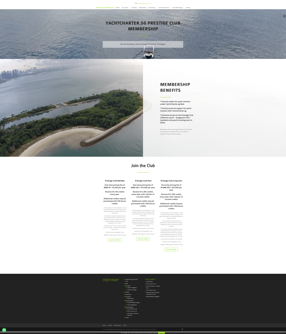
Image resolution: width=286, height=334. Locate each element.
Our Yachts (125, 7)
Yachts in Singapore (132, 287)
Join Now (115, 240)
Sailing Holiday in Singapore (152, 296)
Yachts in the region (132, 289)
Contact (188, 7)
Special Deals (130, 298)
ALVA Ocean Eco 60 (132, 309)
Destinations (142, 7)
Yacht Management (132, 305)
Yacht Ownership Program (133, 302)
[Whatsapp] (4, 330)
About (118, 7)
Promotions (151, 7)
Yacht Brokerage (177, 7)
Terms (124, 325)
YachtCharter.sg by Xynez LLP (115, 329)
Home (104, 325)
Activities (134, 7)
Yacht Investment (164, 7)
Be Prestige (161, 332)
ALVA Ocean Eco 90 (132, 311)
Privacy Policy (117, 325)
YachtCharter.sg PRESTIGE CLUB (105, 7)
